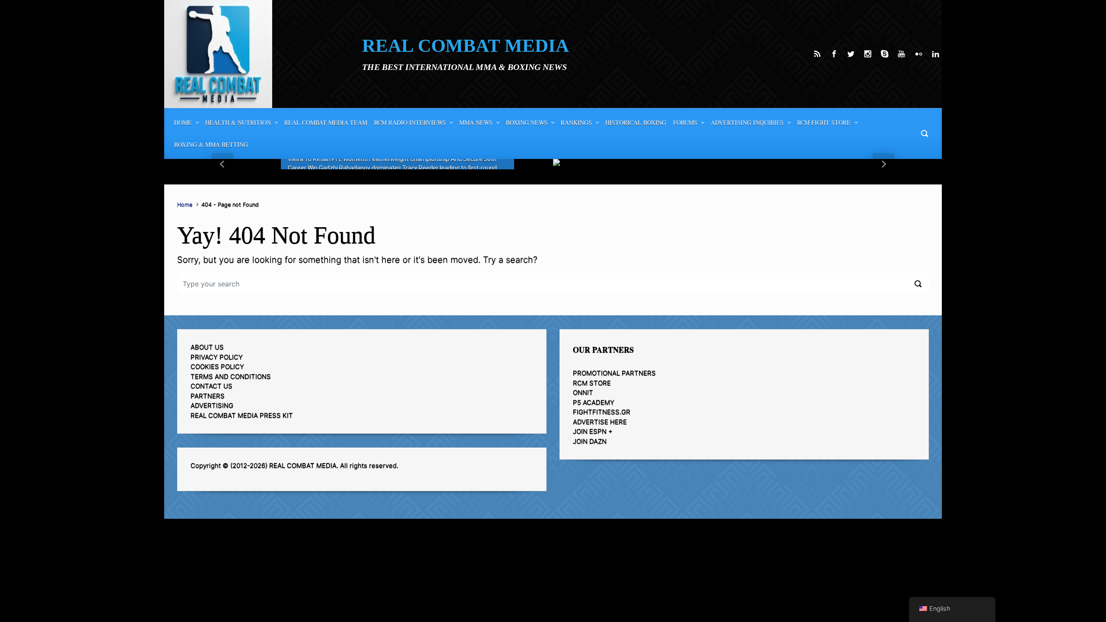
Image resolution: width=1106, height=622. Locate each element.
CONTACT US (211, 386)
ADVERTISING (212, 405)
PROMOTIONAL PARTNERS (614, 373)
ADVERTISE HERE (600, 422)
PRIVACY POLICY (217, 357)
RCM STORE (592, 383)
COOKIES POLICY (217, 366)
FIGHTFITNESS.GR (601, 412)
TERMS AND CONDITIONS (231, 376)
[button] (222, 164)
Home (184, 204)
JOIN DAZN (590, 441)
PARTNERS (208, 396)
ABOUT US (207, 347)
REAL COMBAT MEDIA (465, 45)
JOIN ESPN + (593, 431)
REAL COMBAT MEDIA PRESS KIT (242, 415)
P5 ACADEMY (593, 402)
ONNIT (583, 392)
